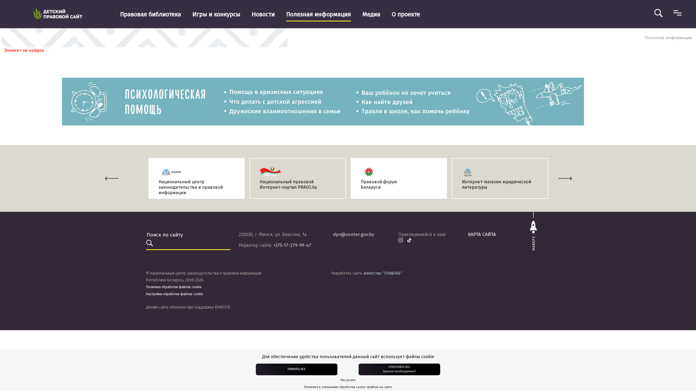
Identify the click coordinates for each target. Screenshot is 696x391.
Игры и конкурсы (216, 14)
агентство (382, 273)
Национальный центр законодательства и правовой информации (191, 187)
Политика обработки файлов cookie (173, 287)
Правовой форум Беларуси (379, 184)
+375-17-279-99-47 (292, 245)
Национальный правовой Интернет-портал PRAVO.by (288, 184)
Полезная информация (318, 14)
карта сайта (482, 234)
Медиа (371, 14)
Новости (263, 14)
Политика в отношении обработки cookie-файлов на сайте (348, 387)
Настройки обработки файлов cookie (174, 294)
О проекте (406, 14)
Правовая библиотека (150, 14)
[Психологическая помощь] (323, 101)
